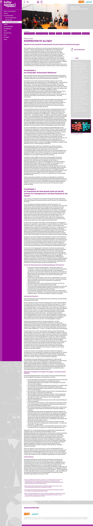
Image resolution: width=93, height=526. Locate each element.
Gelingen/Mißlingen (29, 33)
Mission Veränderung (10, 17)
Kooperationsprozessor (11, 22)
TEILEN (76, 58)
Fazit (5, 35)
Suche (5, 39)
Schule (6, 13)
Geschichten (7, 33)
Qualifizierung (8, 26)
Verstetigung (86, 33)
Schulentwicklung (76, 33)
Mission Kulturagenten (41, 33)
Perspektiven (8, 20)
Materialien (7, 28)
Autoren (6, 37)
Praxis (6, 24)
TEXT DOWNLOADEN (79, 49)
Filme (5, 30)
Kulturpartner (8, 15)
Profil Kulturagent (10, 11)
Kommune (59, 33)
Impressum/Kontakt (31, 507)
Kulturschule (67, 33)
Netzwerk (52, 33)
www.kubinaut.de (36, 496)
